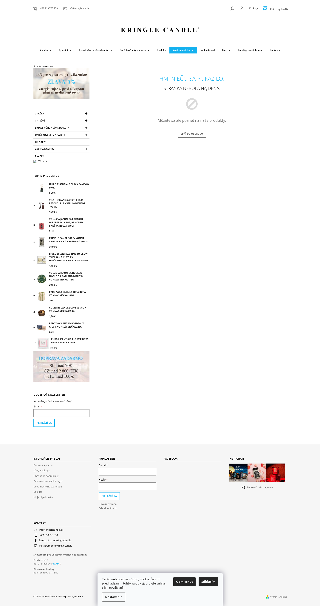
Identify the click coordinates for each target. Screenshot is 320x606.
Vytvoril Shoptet (278, 596)
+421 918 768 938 (48, 535)
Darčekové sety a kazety (50, 134)
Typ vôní (40, 120)
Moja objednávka (43, 497)
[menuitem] (45, 50)
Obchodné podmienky (45, 476)
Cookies (37, 491)
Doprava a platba (42, 465)
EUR (252, 8)
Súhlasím (208, 582)
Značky (39, 113)
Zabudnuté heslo (108, 508)
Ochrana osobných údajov (48, 481)
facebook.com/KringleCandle (55, 540)
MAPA (56, 563)
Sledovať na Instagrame (260, 487)
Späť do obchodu (192, 133)
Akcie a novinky (44, 149)
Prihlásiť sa (44, 422)
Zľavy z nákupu (41, 470)
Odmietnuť (184, 582)
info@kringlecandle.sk (51, 529)
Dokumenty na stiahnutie (47, 486)
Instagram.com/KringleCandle (55, 545)
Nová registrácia (108, 504)
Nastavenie (113, 597)
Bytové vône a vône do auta (52, 127)
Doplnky (40, 142)
